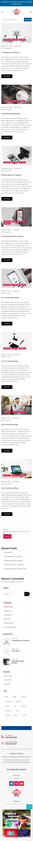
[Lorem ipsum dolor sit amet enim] (16, 208)
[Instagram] (16, 783)
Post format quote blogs (9, 488)
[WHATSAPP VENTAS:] (2, 743)
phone (17, 711)
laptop (23, 706)
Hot (15, 706)
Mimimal (8, 711)
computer (8, 701)
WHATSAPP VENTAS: (11, 742)
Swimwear (7, 623)
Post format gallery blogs (10, 298)
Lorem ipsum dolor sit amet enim (15, 569)
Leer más (7, 76)
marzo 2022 (8, 676)
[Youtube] (21, 783)
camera (23, 697)
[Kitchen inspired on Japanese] (16, 147)
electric (19, 701)
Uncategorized (9, 627)
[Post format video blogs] (16, 396)
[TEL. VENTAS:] (2, 736)
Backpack (7, 607)
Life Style (7, 615)
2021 (6, 697)
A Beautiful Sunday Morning (13, 560)
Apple (14, 697)
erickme (18, 46)
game (7, 706)
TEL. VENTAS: (9, 736)
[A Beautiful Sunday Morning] (16, 86)
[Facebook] (11, 783)
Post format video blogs (9, 425)
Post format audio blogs (9, 361)
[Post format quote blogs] (16, 460)
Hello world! (8, 552)
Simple (7, 715)
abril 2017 (7, 684)
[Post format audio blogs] (16, 333)
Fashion (6, 611)
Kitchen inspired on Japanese (14, 565)
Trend (24, 715)
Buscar (5, 530)
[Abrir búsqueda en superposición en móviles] (16, 19)
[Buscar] (27, 594)
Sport (16, 715)
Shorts (6, 619)
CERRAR (29, 807)
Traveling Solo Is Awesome (13, 556)
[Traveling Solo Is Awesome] (16, 24)
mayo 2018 (7, 680)
